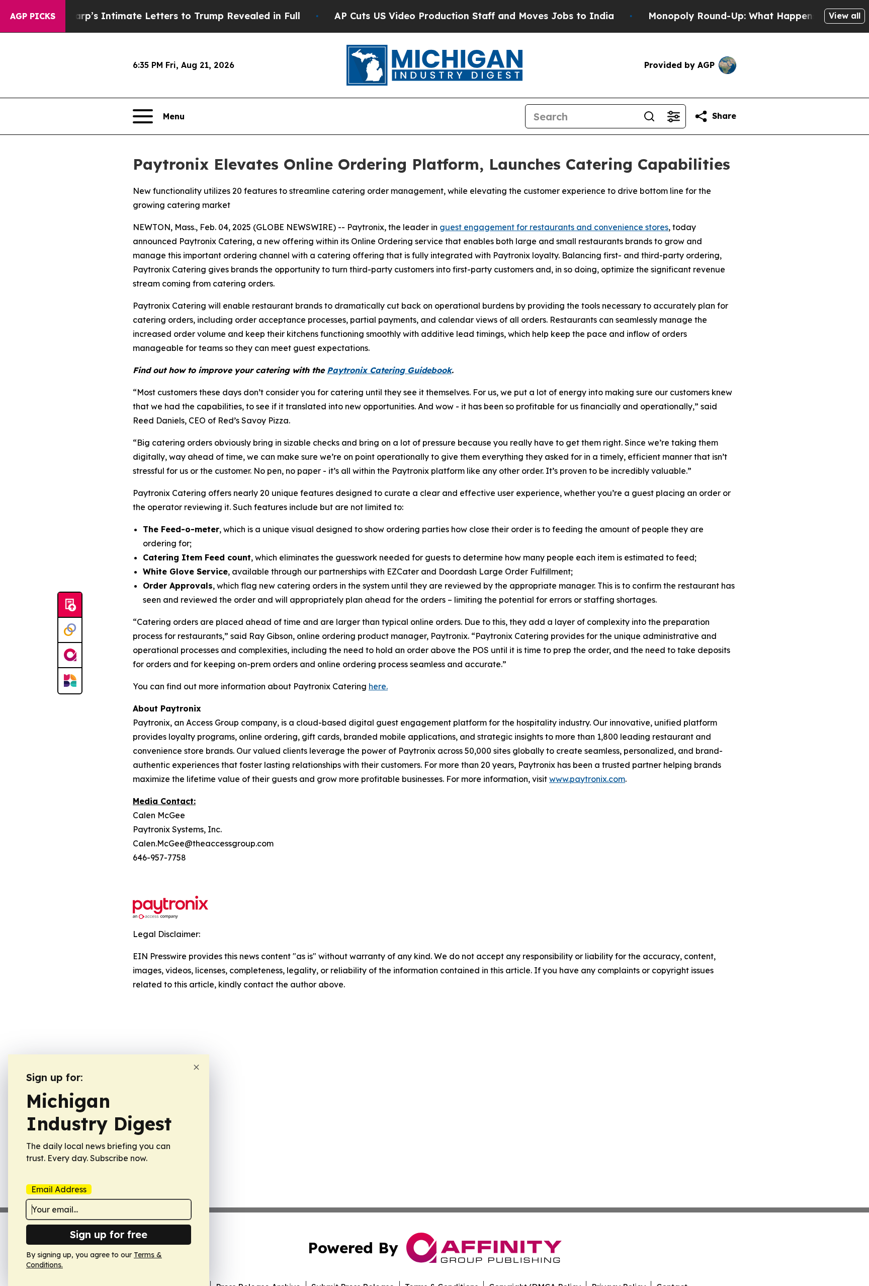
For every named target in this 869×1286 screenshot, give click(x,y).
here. (378, 686)
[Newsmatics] (69, 680)
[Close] (196, 1067)
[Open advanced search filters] (673, 116)
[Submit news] (69, 605)
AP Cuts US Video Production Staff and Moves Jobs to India (474, 16)
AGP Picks (32, 16)
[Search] (649, 116)
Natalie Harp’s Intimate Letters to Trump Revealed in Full (165, 16)
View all (844, 16)
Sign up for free (108, 1234)
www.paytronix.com (587, 779)
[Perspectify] (69, 630)
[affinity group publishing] (69, 655)
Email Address (58, 1189)
